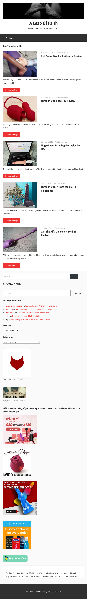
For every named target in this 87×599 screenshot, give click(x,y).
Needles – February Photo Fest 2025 (26, 316)
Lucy (7, 316)
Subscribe (77, 293)
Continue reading (11, 90)
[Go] (74, 276)
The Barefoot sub (62, 53)
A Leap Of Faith (43, 23)
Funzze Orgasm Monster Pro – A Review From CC (31, 319)
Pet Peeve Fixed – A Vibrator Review (61, 56)
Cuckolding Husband (14, 306)
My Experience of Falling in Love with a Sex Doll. (35, 309)
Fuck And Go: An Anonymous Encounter (41, 306)
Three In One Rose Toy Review (58, 100)
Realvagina (10, 312)
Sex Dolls (9, 309)
